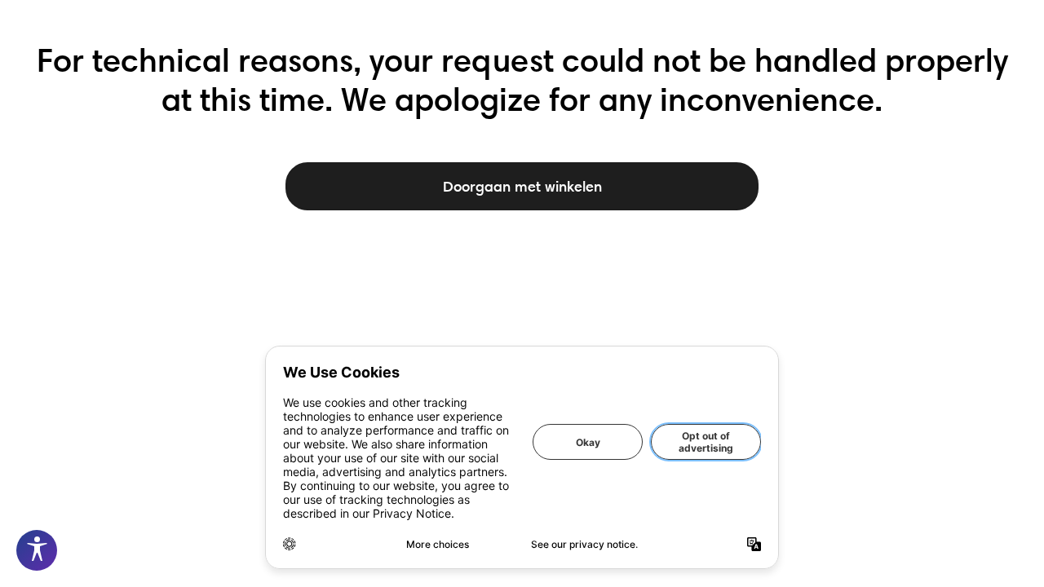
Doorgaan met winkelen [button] (522, 186)
